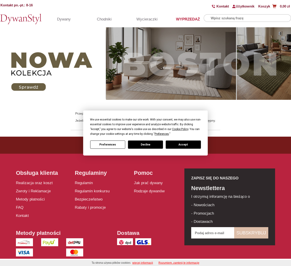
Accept (183, 144)
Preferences (107, 144)
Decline (145, 144)
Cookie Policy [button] (180, 129)
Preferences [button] (162, 134)
